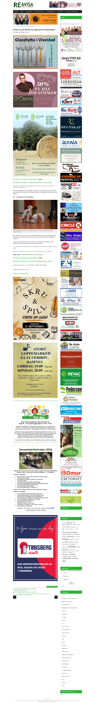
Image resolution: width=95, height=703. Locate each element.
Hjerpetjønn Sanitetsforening (32, 593)
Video (22, 11)
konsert (64, 534)
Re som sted (64, 673)
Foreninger (50, 586)
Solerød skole (64, 552)
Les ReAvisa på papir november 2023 (25, 179)
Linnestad (77, 536)
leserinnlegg (70, 536)
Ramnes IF (72, 539)
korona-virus (70, 534)
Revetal (22, 594)
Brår (78, 524)
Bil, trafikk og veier (66, 604)
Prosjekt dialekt (65, 663)
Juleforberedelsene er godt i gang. (32, 254)
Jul (62, 623)
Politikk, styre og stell (66, 657)
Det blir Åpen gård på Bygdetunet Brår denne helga (24, 588)
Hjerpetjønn (21, 593)
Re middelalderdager (66, 670)
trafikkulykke (65, 554)
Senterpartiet (72, 550)
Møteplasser (64, 648)
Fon (68, 527)
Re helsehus (73, 544)
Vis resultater (71, 583)
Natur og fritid (65, 651)
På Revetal (66, 576)
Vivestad (75, 558)
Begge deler (66, 579)
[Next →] (56, 597)
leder (63, 639)
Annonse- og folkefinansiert (72, 11)
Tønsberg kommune (66, 556)
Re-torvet (70, 542)
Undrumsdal (66, 558)
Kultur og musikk (65, 632)
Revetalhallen (27, 594)
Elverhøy (64, 527)
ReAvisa (76, 542)
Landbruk (64, 635)
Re (66, 542)
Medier (63, 642)
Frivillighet (64, 617)
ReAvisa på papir (65, 544)
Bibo (74, 522)
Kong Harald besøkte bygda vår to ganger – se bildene (25, 591)
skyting (77, 550)
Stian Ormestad (30, 26)
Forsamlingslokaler (50, 11)
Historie (63, 620)
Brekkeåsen (75, 524)
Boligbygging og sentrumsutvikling (69, 607)
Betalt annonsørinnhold (67, 601)
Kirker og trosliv (65, 626)
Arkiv (63, 586)
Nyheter (16, 11)
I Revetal (66, 573)
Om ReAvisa (60, 11)
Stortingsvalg (70, 552)
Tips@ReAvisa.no (22, 251)
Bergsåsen (69, 522)
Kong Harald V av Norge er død (20, 590)
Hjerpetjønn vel (45, 593)
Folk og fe (64, 610)
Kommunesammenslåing (69, 532)
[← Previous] (14, 597)
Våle (64, 561)
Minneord (64, 645)
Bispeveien (65, 524)
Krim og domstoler (66, 629)
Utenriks (64, 682)
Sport (55, 586)
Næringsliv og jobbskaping (67, 654)
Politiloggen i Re (65, 660)
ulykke (74, 556)
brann (70, 524)
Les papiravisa (29, 11)
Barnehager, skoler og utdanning (69, 598)
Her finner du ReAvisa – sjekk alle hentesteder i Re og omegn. (32, 182)
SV (73, 552)
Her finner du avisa (39, 11)
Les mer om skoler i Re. (20, 273)
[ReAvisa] (23, 7)
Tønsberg (72, 554)
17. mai (63, 522)
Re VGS (71, 549)
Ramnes (65, 539)
